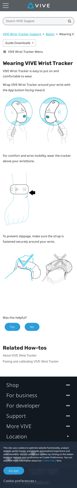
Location (16, 436)
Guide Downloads (18, 43)
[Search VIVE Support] (68, 21)
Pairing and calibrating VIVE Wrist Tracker (30, 361)
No (32, 327)
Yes (12, 327)
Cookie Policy (49, 460)
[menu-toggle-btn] (5, 5)
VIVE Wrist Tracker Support (22, 34)
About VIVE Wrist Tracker (19, 355)
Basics (50, 34)
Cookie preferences (18, 481)
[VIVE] (38, 5)
